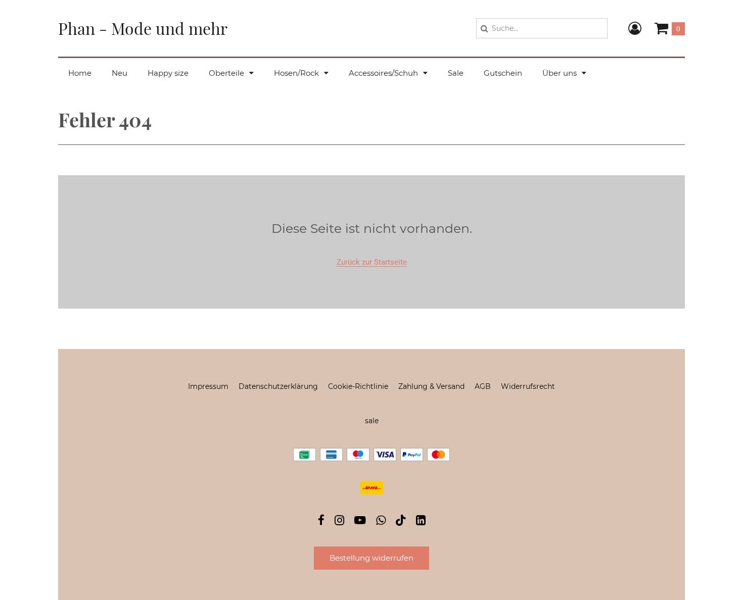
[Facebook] (321, 521)
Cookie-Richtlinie (358, 386)
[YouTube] (360, 521)
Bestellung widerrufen (371, 558)
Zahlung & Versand (431, 386)
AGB (483, 386)
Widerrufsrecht (528, 386)
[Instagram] (339, 521)
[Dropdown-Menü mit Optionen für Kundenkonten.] (635, 28)
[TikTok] (401, 522)
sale (372, 420)
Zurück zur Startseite (372, 262)
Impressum (208, 386)
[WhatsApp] (381, 521)
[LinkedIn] (421, 521)
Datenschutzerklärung (278, 386)
